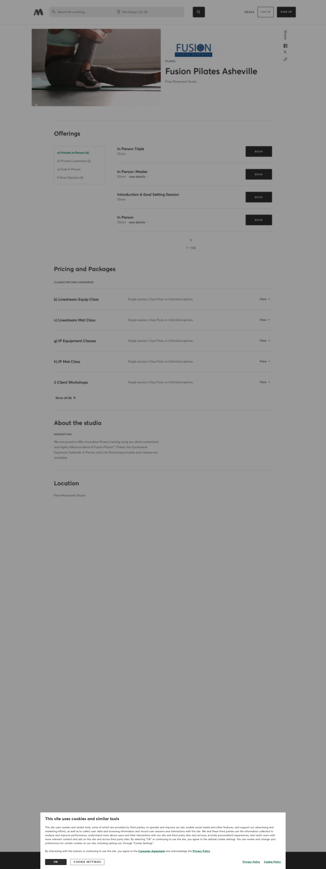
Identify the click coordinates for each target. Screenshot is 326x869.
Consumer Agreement (151, 851)
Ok (56, 862)
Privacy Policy (201, 851)
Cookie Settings (87, 862)
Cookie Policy (272, 862)
